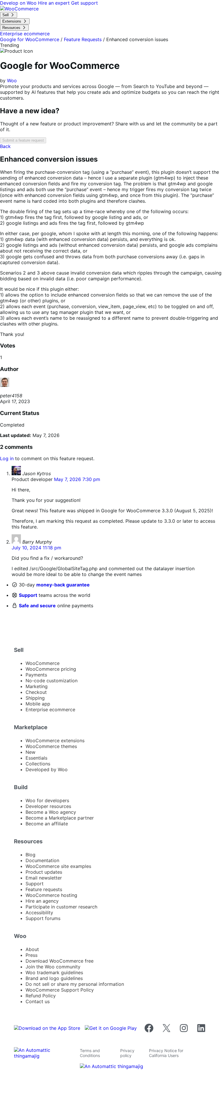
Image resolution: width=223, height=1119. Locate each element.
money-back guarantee (63, 585)
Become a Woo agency (51, 812)
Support (28, 595)
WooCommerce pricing (51, 669)
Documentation (42, 860)
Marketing (37, 686)
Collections (38, 764)
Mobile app (38, 704)
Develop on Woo (19, 3)
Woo (12, 80)
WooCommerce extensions (55, 740)
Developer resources (48, 806)
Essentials (36, 758)
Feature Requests (83, 39)
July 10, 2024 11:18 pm (36, 548)
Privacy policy (127, 1053)
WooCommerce (43, 663)
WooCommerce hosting (51, 895)
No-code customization (52, 680)
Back (5, 146)
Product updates (44, 872)
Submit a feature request (23, 140)
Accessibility (39, 912)
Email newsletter (44, 878)
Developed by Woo (47, 769)
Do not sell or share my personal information (75, 984)
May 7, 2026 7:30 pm (77, 479)
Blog (30, 854)
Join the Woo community (53, 967)
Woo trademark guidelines (54, 972)
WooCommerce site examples (58, 866)
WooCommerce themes (51, 746)
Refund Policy (41, 996)
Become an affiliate (47, 824)
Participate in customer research (61, 907)
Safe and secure (37, 605)
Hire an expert (54, 3)
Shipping (35, 698)
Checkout (36, 692)
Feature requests (44, 889)
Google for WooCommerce (29, 39)
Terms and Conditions (90, 1053)
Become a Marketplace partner (60, 818)
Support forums (43, 918)
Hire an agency (42, 901)
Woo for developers (47, 800)
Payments (36, 675)
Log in (7, 458)
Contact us (38, 1001)
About (32, 949)
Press (31, 955)
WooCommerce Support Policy (60, 990)
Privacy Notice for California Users (166, 1053)
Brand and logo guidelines (54, 978)
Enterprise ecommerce (50, 709)
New (30, 752)
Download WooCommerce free (59, 961)
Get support (84, 3)
